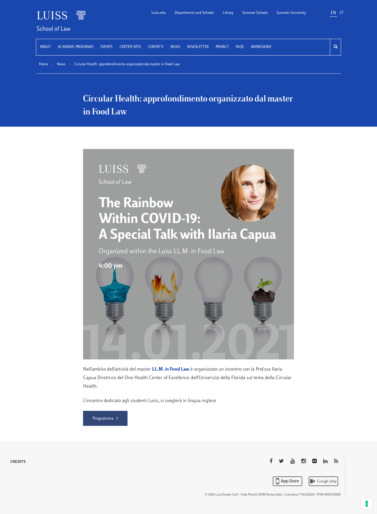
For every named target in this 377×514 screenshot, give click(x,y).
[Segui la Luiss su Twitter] (282, 461)
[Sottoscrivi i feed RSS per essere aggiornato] (336, 461)
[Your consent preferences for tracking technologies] (366, 503)
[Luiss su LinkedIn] (326, 461)
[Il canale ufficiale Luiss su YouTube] (293, 461)
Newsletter (198, 47)
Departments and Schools (194, 13)
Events (106, 47)
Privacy (222, 47)
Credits (18, 462)
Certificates (130, 47)
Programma (102, 418)
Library (228, 13)
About (45, 47)
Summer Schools (255, 13)
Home (43, 64)
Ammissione (261, 47)
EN (333, 13)
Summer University (291, 13)
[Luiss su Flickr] (315, 461)
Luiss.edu (158, 13)
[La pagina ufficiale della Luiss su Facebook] (271, 461)
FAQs (240, 47)
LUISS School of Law (68, 24)
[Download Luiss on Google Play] (323, 481)
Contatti (155, 47)
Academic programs (75, 47)
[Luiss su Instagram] (304, 461)
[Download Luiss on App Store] (288, 481)
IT (341, 13)
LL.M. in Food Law (170, 369)
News (175, 47)
